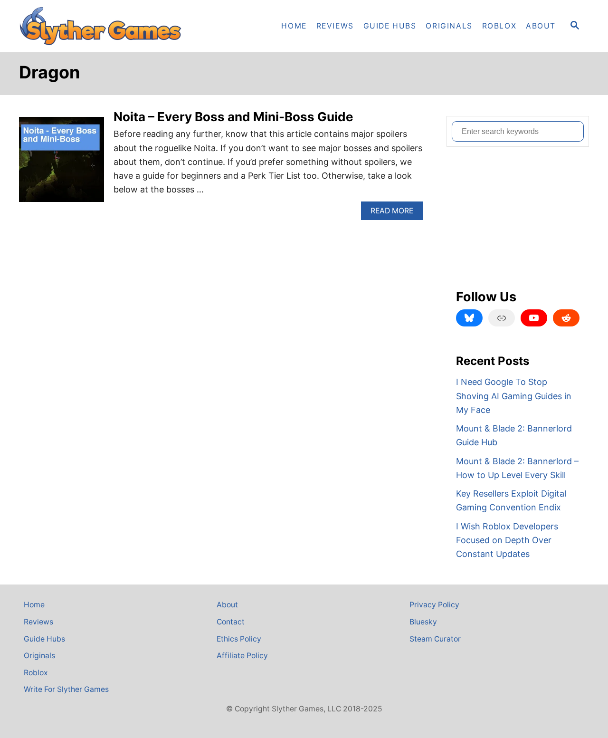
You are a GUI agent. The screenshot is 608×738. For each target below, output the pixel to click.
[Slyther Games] (104, 26)
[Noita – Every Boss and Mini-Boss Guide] (61, 164)
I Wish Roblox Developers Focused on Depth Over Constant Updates (507, 540)
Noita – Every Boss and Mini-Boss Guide (233, 116)
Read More (394, 213)
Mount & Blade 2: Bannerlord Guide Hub (514, 435)
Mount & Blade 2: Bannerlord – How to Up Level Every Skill (517, 468)
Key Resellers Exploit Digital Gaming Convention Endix (511, 500)
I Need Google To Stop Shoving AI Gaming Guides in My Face (513, 396)
